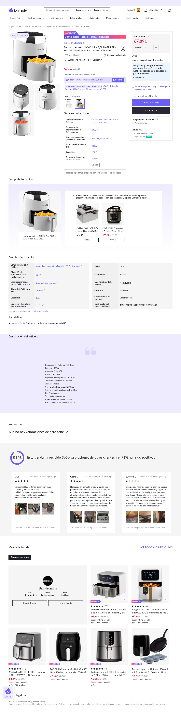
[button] (90, 695)
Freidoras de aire (82, 27)
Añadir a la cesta (151, 102)
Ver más (95, 165)
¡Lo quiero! (117, 80)
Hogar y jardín (14, 27)
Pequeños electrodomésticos (57, 27)
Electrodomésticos (33, 27)
